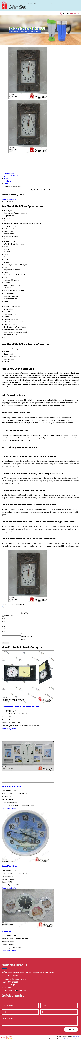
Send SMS (22, 990)
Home (6, 178)
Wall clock (6, 931)
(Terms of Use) (75, 1036)
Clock (6, 183)
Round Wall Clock (10, 866)
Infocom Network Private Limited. (71, 1038)
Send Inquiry (9, 173)
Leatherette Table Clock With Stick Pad (20, 707)
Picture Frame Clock (11, 786)
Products (7, 181)
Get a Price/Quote (9, 199)
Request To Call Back (10, 176)
